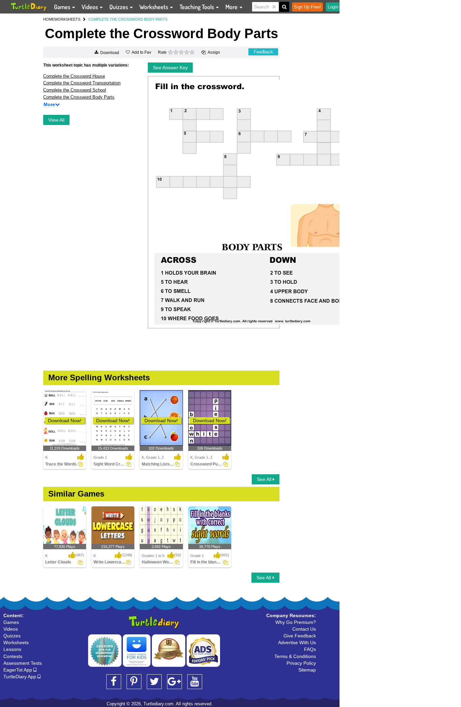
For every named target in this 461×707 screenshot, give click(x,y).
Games (63, 6)
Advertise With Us (297, 642)
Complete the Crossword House (74, 76)
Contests (12, 656)
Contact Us (304, 629)
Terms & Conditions (295, 656)
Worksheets (154, 6)
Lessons (12, 649)
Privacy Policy (301, 663)
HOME (48, 19)
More (232, 6)
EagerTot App (18, 670)
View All (56, 120)
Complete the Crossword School (74, 90)
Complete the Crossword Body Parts (78, 97)
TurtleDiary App (20, 676)
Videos (90, 6)
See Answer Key (170, 67)
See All (265, 479)
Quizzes (119, 6)
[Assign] (80, 464)
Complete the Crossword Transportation (81, 82)
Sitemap (307, 670)
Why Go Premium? (295, 622)
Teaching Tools (197, 6)
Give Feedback (299, 635)
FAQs (310, 649)
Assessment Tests (22, 663)
